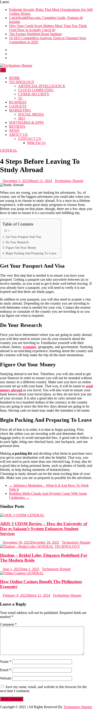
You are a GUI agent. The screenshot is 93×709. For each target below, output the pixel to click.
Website (5, 678)
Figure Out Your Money (21, 247)
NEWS (14, 130)
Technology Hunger (69, 181)
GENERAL (8, 150)
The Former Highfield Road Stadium (35, 34)
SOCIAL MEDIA (31, 114)
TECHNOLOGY (22, 82)
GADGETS (17, 106)
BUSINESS (17, 102)
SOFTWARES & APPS (26, 122)
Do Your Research (17, 242)
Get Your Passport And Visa (23, 237)
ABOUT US (18, 135)
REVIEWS (17, 126)
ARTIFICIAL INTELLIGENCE (41, 86)
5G (20, 98)
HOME (14, 78)
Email (5, 670)
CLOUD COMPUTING (36, 90)
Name (5, 661)
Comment (8, 624)
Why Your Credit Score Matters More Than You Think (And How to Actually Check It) (48, 28)
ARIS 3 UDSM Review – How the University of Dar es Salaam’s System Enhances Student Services (43, 528)
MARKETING (20, 110)
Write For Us (36, 143)
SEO (21, 118)
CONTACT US (29, 139)
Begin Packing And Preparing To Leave (31, 253)
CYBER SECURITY (33, 94)
